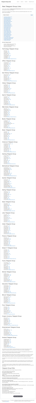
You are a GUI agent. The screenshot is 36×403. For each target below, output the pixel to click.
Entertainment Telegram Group (8, 38)
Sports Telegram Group (7, 20)
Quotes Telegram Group (7, 26)
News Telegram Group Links (11, 210)
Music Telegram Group (7, 23)
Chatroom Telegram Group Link (11, 151)
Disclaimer (26, 1)
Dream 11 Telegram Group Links (11, 258)
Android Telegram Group (7, 39)
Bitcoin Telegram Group (7, 35)
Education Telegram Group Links (11, 292)
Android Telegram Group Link (11, 347)
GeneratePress (7, 401)
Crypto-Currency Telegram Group (8, 37)
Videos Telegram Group (7, 19)
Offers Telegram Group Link (11, 70)
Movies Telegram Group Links (11, 281)
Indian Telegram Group (7, 30)
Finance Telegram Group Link (11, 245)
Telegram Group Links (6, 1)
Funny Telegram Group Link (11, 269)
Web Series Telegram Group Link (11, 116)
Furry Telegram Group (7, 36)
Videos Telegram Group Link (11, 92)
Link (8, 50)
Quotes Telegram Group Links (11, 187)
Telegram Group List (31, 1)
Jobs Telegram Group (7, 29)
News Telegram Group (7, 28)
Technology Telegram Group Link (11, 58)
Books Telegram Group (7, 22)
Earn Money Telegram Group (8, 18)
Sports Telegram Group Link (11, 104)
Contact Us (22, 1)
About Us (18, 1)
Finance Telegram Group (7, 31)
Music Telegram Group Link (11, 139)
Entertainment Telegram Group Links (12, 335)
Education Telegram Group (8, 34)
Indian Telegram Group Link (11, 233)
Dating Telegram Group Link (11, 199)
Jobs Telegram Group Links (11, 221)
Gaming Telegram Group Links (11, 163)
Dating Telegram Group (7, 27)
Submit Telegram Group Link (18, 396)
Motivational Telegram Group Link (11, 175)
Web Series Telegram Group (8, 21)
